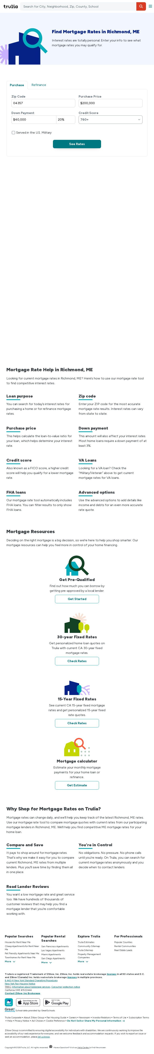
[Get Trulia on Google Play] (56, 1002)
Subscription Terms (139, 1017)
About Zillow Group (34, 1017)
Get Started (77, 599)
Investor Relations (101, 1017)
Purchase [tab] (17, 85)
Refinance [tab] (38, 85)
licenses (111, 974)
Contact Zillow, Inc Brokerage (22, 993)
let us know (44, 1036)
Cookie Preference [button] (55, 1020)
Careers (73, 1017)
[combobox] (83, 6)
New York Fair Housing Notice (20, 983)
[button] (141, 6)
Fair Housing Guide (56, 1017)
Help (9, 1020)
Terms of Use (120, 1017)
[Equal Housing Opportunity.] (50, 1047)
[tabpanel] (77, 121)
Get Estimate (77, 785)
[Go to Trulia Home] (11, 6)
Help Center (83, 1047)
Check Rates (77, 661)
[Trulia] (9, 1002)
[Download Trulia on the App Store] (28, 1002)
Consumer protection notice (65, 986)
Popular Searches (19, 936)
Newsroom (84, 1017)
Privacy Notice (22, 1020)
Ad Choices (38, 1020)
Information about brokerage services (31, 986)
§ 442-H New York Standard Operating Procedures (31, 980)
